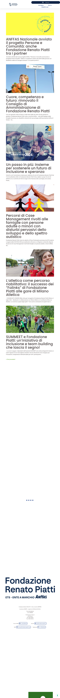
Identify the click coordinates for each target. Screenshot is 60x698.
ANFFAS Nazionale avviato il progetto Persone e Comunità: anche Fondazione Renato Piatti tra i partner (29, 46)
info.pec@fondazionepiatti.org (24, 627)
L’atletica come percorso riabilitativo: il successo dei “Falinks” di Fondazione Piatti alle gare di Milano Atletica (30, 287)
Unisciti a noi (44, 7)
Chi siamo (41, 5)
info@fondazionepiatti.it (41, 623)
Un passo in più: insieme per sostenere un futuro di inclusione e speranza (28, 168)
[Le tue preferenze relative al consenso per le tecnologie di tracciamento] (57, 695)
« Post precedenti (10, 359)
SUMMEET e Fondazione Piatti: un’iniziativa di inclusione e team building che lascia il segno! (29, 342)
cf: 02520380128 (24, 623)
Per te (50, 5)
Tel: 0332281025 (42, 627)
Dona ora (47, 2)
